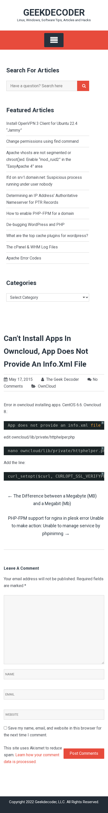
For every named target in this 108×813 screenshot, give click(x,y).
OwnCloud (47, 386)
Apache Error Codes (23, 258)
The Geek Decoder (62, 379)
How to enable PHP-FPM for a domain (40, 213)
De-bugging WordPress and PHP (35, 224)
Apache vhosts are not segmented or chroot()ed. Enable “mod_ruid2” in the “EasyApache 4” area (38, 159)
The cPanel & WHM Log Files (32, 247)
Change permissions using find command (42, 141)
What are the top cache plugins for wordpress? (47, 235)
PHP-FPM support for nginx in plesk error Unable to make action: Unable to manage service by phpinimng (56, 525)
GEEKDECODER (54, 12)
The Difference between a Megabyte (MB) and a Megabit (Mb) (52, 499)
